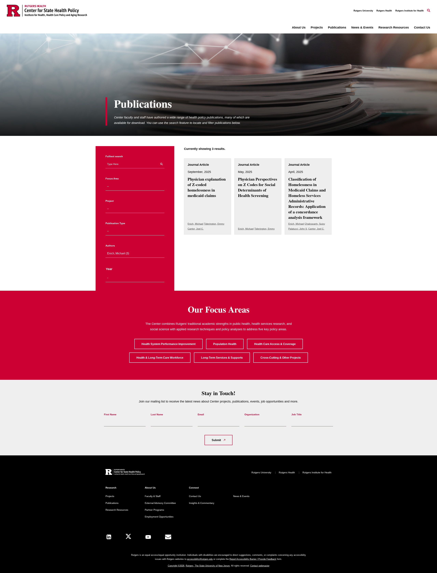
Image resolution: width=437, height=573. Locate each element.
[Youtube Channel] (148, 537)
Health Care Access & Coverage (275, 344)
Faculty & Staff (152, 496)
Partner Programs (154, 509)
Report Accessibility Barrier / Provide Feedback (252, 559)
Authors (110, 245)
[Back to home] (125, 472)
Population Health (224, 344)
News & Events (362, 27)
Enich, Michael (195, 223)
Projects (317, 27)
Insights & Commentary (201, 503)
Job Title (296, 414)
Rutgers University (363, 10)
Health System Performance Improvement (168, 344)
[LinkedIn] (109, 537)
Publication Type (115, 223)
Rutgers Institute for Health (409, 10)
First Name (110, 414)
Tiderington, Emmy (214, 223)
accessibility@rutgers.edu (200, 559)
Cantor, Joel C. (196, 228)
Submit (216, 440)
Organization (251, 414)
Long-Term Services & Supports (222, 357)
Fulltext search (114, 156)
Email (201, 414)
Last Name (157, 414)
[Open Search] (428, 10)
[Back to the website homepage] (47, 11)
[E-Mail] (168, 537)
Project (109, 201)
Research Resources (393, 27)
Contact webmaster (259, 565)
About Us (299, 27)
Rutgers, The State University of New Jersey (208, 565)
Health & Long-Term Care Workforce (159, 357)
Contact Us (422, 27)
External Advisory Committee (160, 503)
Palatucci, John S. (298, 228)
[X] (128, 536)
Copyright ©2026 (176, 565)
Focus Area (112, 178)
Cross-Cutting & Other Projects (280, 357)
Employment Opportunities (159, 516)
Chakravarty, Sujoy (315, 223)
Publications (337, 27)
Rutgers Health (384, 10)
